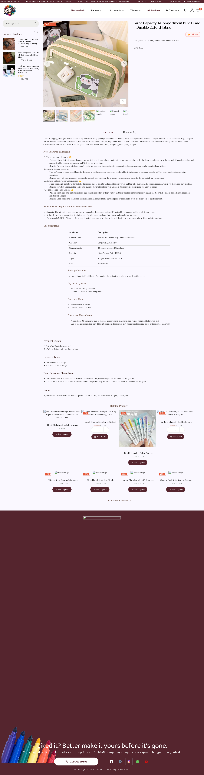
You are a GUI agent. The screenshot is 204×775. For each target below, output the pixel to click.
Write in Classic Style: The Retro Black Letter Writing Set (176, 423)
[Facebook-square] (111, 761)
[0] (198, 10)
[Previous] (47, 64)
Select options (63, 434)
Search (35, 23)
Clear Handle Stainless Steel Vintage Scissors (100, 481)
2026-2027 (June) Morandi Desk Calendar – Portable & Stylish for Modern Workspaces (28, 69)
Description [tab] (108, 131)
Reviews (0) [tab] (129, 131)
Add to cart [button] (101, 437)
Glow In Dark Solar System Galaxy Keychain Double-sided (175, 481)
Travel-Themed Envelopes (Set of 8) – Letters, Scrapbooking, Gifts (99, 423)
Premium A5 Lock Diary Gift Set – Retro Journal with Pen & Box (28, 55)
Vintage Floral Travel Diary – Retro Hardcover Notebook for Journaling (28, 41)
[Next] (124, 64)
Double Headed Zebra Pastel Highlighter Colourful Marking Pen (138, 454)
